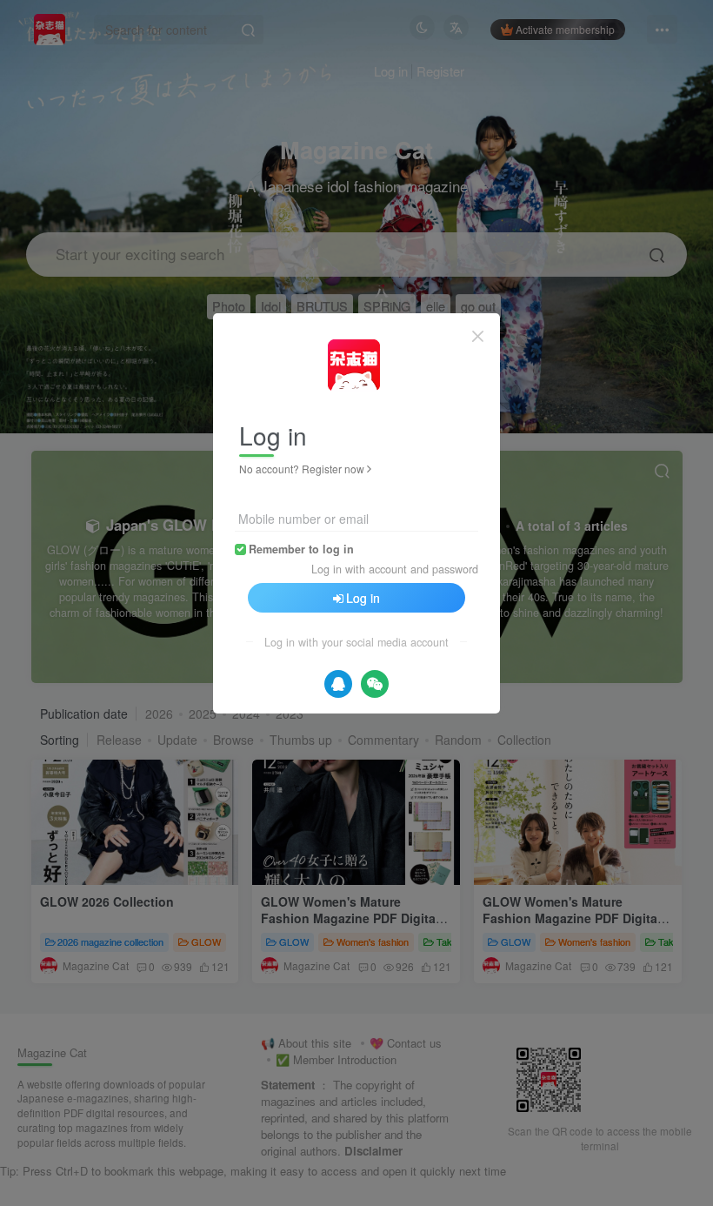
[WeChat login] (375, 684)
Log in (363, 597)
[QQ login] (338, 684)
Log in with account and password (394, 569)
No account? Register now (301, 468)
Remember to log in (301, 549)
